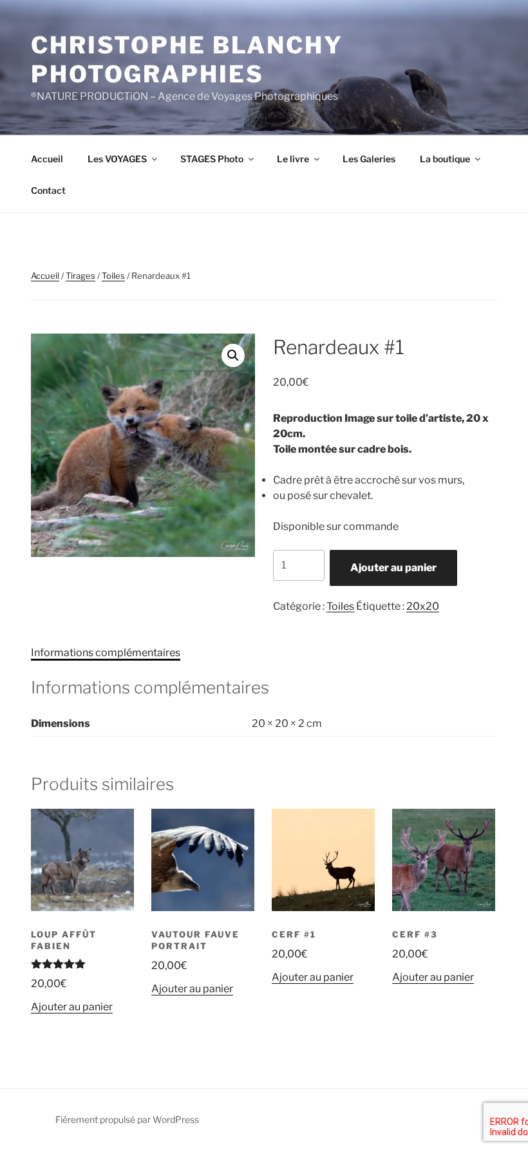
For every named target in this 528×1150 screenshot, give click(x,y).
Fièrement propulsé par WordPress (127, 1119)
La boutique (445, 158)
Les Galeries (369, 158)
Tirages (80, 275)
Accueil (47, 158)
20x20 (422, 606)
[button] (233, 355)
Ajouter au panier (393, 567)
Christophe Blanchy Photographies (187, 59)
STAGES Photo (211, 158)
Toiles (113, 275)
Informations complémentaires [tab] (105, 652)
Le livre (293, 158)
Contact (48, 190)
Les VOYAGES (117, 158)
